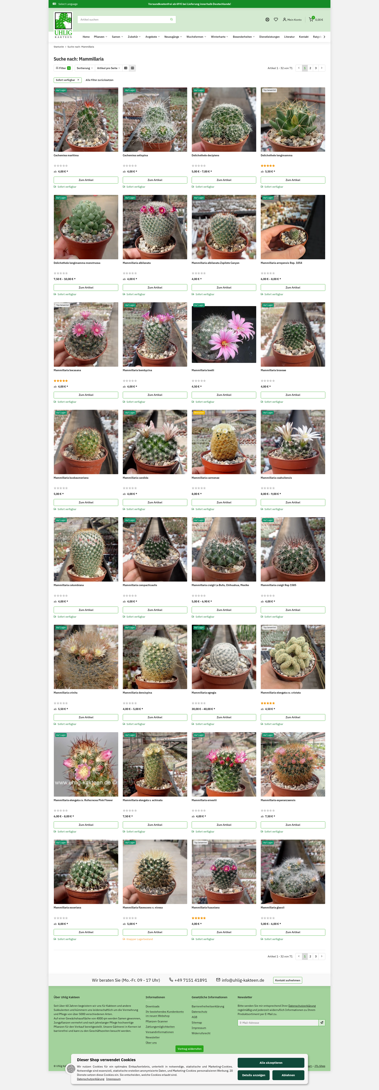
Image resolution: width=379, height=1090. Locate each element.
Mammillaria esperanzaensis (278, 800)
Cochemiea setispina (135, 155)
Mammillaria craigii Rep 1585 (278, 585)
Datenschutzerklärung (302, 1006)
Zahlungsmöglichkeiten (160, 1026)
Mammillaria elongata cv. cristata (281, 692)
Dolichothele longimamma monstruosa (77, 263)
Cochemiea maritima (66, 155)
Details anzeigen (253, 1075)
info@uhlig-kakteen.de (243, 980)
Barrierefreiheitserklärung (208, 1006)
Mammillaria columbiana (69, 585)
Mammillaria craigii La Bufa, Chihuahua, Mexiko (220, 585)
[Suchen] (171, 19)
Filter (64, 68)
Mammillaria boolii (203, 370)
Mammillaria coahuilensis (276, 477)
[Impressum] (267, 19)
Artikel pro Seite (107, 68)
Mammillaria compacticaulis (140, 585)
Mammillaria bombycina (137, 370)
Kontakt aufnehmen (287, 980)
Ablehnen (288, 1075)
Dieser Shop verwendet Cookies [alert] (106, 1059)
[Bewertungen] (61, 165)
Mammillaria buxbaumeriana (71, 477)
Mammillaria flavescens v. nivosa (143, 907)
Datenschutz (199, 1011)
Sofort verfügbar (66, 80)
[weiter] (321, 68)
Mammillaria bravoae (273, 370)
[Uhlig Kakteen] (63, 25)
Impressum (199, 1028)
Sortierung (83, 68)
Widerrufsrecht (201, 1033)
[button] (276, 19)
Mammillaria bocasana (67, 370)
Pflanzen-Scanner (157, 1021)
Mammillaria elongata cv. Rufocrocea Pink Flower (83, 800)
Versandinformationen (160, 1032)
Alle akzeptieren (271, 1063)
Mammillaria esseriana (67, 907)
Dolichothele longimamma (276, 155)
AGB (194, 1017)
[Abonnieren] (321, 1022)
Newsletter (153, 1037)
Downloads (152, 1006)
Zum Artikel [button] (86, 180)
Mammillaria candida (135, 477)
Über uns (151, 1042)
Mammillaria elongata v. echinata (142, 800)
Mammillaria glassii (272, 907)
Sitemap (197, 1022)
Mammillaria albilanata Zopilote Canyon (215, 263)
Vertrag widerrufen (190, 1049)
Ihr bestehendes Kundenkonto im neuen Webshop (165, 1014)
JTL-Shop (319, 1066)
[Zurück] (299, 68)
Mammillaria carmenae (205, 477)
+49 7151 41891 (190, 980)
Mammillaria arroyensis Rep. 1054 (281, 263)
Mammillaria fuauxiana (206, 907)
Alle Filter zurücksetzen (100, 80)
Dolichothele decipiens (205, 155)
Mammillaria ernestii (204, 800)
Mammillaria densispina (137, 692)
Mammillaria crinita (65, 692)
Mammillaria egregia (204, 692)
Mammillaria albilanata (137, 263)
